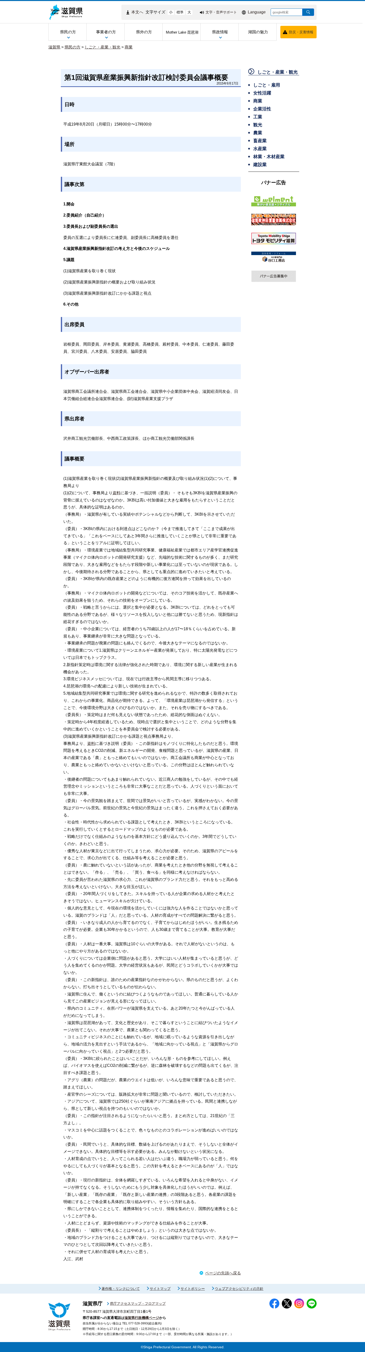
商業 (129, 47)
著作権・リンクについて (121, 1289)
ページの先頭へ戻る (223, 1273)
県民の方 (72, 47)
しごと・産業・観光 (102, 47)
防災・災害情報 (301, 32)
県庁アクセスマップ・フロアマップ (138, 1304)
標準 (180, 12)
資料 (116, 493)
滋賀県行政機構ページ (141, 1318)
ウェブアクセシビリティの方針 (239, 1289)
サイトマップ (160, 1289)
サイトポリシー (193, 1289)
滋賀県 (54, 47)
